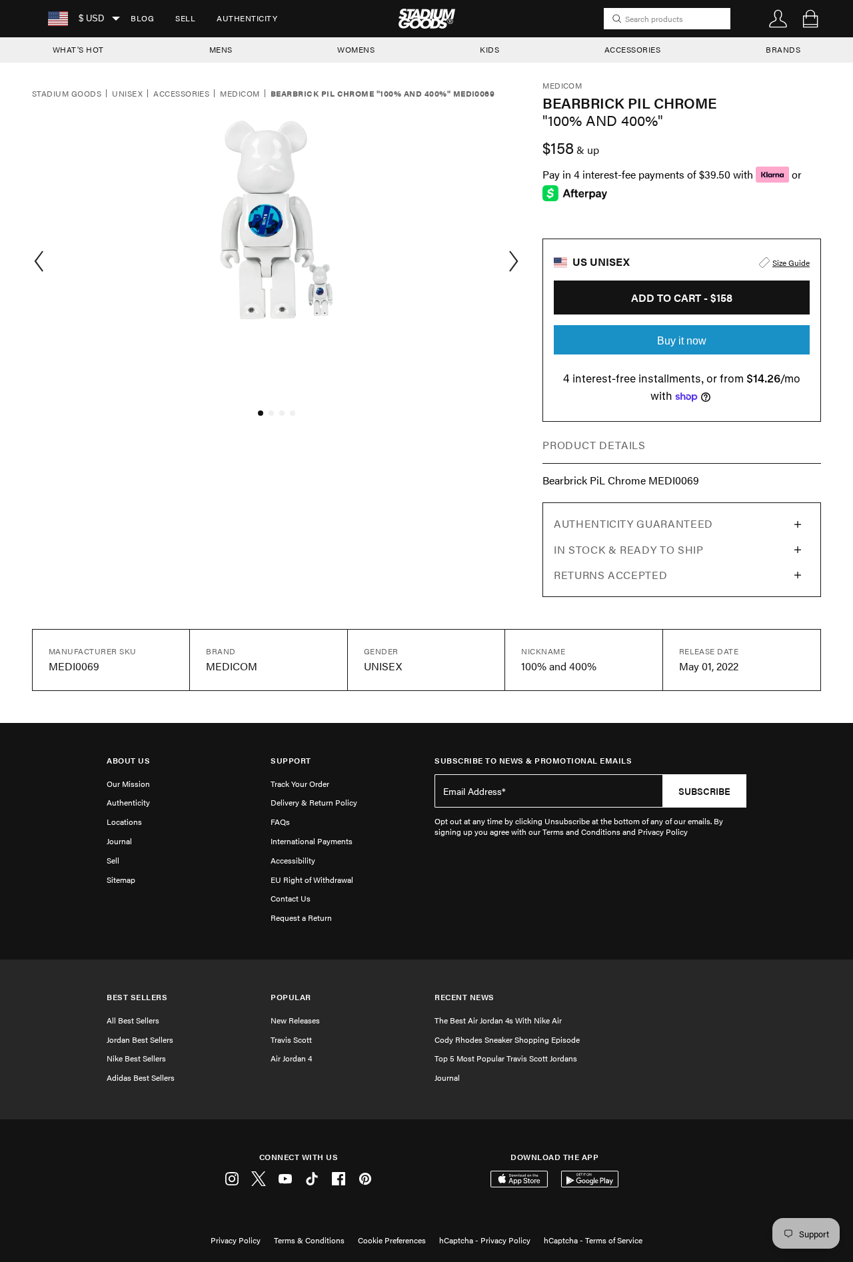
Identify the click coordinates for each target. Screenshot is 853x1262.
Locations (124, 822)
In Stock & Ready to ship (628, 549)
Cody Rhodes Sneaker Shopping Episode (507, 1039)
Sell (185, 18)
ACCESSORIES (632, 49)
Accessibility (293, 860)
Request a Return (301, 918)
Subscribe (704, 791)
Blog (142, 18)
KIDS (489, 49)
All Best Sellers (133, 1020)
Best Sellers (137, 997)
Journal (119, 841)
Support (291, 760)
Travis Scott (291, 1039)
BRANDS (783, 49)
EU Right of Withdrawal (312, 880)
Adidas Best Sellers (141, 1077)
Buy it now (681, 340)
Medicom (239, 94)
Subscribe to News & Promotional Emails (533, 760)
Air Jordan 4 (291, 1058)
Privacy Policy (236, 1240)
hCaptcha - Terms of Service (593, 1240)
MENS (221, 49)
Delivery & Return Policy (314, 802)
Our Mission (128, 784)
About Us (128, 760)
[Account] (778, 18)
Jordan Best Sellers (140, 1039)
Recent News (464, 997)
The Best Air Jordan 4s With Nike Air (498, 1020)
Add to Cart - (681, 297)
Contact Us (291, 898)
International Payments (312, 841)
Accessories (181, 94)
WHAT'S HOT (78, 49)
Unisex (127, 94)
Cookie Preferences (392, 1240)
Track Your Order (300, 784)
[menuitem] (142, 18)
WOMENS (356, 49)
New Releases (295, 1020)
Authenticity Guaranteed (633, 523)
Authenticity (247, 18)
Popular (291, 997)
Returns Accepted (610, 574)
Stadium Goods (66, 94)
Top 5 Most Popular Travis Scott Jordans (505, 1058)
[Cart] (810, 18)
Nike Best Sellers (136, 1058)
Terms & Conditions (309, 1240)
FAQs (280, 822)
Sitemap (121, 880)
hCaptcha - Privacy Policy (484, 1240)
